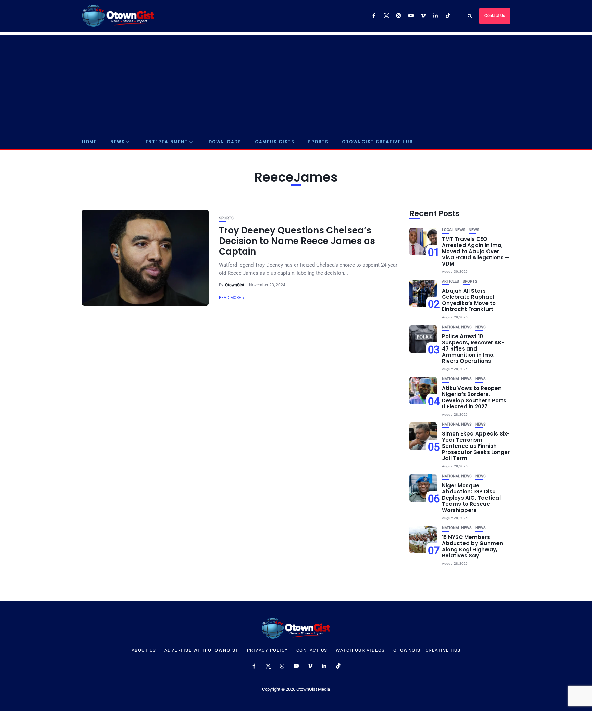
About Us (144, 650)
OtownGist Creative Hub (377, 142)
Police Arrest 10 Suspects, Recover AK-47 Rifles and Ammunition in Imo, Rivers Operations (473, 349)
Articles (450, 281)
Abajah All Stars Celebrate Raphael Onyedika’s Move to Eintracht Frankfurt (469, 300)
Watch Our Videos (360, 650)
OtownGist (234, 285)
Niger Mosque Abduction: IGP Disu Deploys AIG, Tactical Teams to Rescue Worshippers (471, 498)
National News (457, 327)
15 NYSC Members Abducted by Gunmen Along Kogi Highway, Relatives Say (472, 546)
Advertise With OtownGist (201, 650)
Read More (230, 297)
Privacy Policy (267, 650)
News (117, 142)
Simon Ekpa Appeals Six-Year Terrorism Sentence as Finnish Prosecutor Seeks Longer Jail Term (476, 446)
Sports (318, 142)
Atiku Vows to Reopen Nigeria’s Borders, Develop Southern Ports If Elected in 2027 (474, 397)
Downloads (225, 142)
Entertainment (167, 142)
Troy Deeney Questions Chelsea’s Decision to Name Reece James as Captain (297, 241)
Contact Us (494, 15)
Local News (453, 230)
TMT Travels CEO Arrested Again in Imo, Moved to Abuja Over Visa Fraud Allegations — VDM (476, 251)
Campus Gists (274, 142)
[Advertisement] (296, 83)
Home (89, 142)
